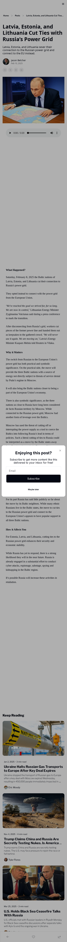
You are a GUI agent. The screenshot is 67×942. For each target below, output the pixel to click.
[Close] (60, 450)
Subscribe (33, 478)
